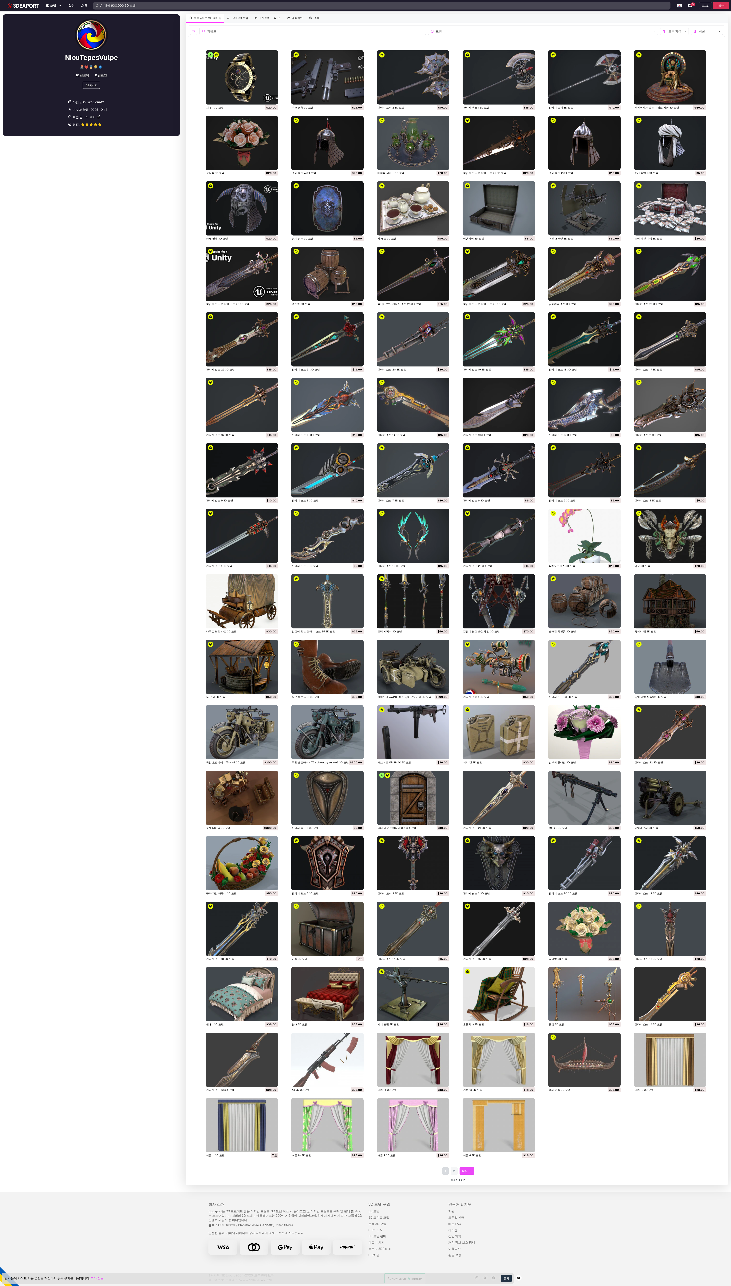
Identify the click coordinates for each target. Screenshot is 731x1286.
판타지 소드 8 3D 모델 (305, 500)
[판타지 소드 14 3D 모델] (413, 405)
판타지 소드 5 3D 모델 (562, 500)
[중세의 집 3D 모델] (670, 601)
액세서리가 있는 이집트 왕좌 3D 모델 (656, 107)
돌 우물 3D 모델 (215, 697)
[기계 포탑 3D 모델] (413, 994)
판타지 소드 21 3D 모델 (306, 369)
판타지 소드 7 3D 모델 (390, 500)
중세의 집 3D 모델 (645, 631)
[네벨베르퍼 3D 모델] (670, 798)
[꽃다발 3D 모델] (242, 143)
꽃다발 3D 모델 (215, 173)
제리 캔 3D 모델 (472, 762)
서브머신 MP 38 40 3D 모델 (394, 762)
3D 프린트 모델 (378, 1218)
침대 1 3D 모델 (215, 1024)
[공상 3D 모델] (584, 994)
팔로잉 (101, 75)
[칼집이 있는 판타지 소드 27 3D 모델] (499, 143)
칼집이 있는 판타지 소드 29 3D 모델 (228, 304)
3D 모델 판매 (377, 1236)
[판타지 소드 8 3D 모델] (327, 470)
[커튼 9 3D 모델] (413, 1125)
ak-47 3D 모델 (301, 1090)
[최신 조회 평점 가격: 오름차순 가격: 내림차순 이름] (707, 31)
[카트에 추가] (264, 99)
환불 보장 (454, 1255)
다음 (465, 1171)
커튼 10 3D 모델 (301, 1155)
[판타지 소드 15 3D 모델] (327, 405)
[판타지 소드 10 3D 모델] (413, 536)
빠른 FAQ (454, 1224)
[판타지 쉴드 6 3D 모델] (327, 798)
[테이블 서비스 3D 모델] (413, 143)
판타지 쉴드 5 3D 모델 (305, 893)
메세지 (93, 85)
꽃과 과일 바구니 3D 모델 (221, 893)
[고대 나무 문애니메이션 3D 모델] (413, 798)
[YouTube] (519, 1278)
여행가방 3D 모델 (473, 238)
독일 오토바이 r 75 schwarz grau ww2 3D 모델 (320, 762)
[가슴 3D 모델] (327, 929)
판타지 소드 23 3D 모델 (648, 304)
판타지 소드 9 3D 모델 (219, 500)
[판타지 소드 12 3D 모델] (584, 405)
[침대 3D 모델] (327, 994)
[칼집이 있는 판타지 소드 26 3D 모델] (413, 274)
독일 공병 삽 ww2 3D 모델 (650, 697)
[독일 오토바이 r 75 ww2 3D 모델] (242, 732)
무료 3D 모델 (240, 18)
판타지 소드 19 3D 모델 (477, 369)
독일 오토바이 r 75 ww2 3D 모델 (226, 762)
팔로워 (82, 75)
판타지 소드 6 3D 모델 (476, 500)
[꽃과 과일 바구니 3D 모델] (242, 863)
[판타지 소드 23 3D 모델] (670, 274)
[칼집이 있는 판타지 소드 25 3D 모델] (499, 274)
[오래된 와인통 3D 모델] (584, 601)
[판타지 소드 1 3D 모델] (242, 536)
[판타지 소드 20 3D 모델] (413, 339)
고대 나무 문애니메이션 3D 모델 (396, 828)
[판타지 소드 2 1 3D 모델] (499, 536)
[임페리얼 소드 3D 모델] (584, 274)
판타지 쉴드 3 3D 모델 (476, 893)
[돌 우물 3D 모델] (242, 667)
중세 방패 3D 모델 (303, 238)
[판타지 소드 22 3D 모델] (242, 339)
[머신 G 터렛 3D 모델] (584, 208)
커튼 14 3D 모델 (387, 1090)
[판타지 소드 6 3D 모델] (499, 470)
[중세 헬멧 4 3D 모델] (327, 143)
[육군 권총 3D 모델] (327, 77)
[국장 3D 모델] (670, 536)
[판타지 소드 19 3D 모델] (499, 339)
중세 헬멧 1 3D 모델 (646, 173)
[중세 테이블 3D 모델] (242, 798)
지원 (451, 1211)
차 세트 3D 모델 (387, 238)
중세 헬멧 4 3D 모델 (304, 173)
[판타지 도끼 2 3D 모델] (413, 77)
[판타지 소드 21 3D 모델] (327, 339)
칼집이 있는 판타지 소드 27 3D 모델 (484, 173)
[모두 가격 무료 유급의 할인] (674, 31)
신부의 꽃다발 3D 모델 (562, 762)
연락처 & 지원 (460, 1204)
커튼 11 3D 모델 (215, 1155)
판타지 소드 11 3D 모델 (648, 435)
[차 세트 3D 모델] (413, 208)
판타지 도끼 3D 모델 (561, 107)
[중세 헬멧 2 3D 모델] (584, 143)
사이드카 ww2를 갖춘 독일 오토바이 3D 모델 (404, 697)
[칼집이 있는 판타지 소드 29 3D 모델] (242, 274)
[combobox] (545, 31)
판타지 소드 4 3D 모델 (647, 500)
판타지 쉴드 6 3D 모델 (305, 828)
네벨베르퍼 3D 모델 (646, 828)
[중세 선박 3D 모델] (584, 1060)
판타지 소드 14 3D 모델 (391, 435)
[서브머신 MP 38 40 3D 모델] (413, 732)
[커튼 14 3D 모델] (413, 1060)
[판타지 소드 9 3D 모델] (242, 470)
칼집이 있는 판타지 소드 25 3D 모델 (485, 304)
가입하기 (721, 5)
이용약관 (454, 1249)
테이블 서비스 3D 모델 (391, 173)
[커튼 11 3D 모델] (242, 1125)
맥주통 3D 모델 (301, 304)
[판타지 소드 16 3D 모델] (242, 405)
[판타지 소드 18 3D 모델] (584, 339)
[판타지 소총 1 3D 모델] (499, 667)
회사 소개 (216, 1204)
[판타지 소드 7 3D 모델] (413, 470)
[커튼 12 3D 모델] (670, 1060)
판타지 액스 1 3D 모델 (476, 107)
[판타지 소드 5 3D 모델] (584, 470)
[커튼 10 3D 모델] (327, 1125)
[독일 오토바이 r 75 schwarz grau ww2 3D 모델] (327, 732)
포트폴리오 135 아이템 (207, 18)
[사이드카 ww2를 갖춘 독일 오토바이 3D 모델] (413, 667)
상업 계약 (454, 1236)
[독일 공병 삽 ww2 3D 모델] (670, 667)
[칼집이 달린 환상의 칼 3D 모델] (499, 601)
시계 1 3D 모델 (215, 107)
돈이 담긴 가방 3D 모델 (648, 238)
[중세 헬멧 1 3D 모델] (670, 143)
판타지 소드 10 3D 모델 (391, 566)
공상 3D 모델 (556, 1024)
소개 (317, 18)
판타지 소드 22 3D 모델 (220, 369)
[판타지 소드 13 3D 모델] (499, 405)
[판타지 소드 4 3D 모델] (670, 470)
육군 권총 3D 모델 (303, 107)
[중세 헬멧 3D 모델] (242, 208)
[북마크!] (272, 99)
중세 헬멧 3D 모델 (217, 238)
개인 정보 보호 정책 (461, 1242)
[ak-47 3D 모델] (327, 1060)
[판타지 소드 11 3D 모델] (670, 405)
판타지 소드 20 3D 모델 (391, 369)
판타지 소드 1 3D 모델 (219, 566)
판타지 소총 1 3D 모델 (476, 697)
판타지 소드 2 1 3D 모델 (477, 566)
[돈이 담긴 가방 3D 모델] (670, 208)
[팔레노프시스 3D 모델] (584, 536)
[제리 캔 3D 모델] (499, 732)
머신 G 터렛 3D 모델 (561, 238)
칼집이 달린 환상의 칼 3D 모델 (481, 631)
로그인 (705, 5)
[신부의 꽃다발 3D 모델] (584, 732)
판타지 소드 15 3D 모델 (306, 435)
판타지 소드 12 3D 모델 (563, 435)
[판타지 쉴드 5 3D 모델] (327, 863)
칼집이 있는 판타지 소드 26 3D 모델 (399, 304)
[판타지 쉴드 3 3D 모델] (499, 863)
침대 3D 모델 (299, 1024)
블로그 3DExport (379, 1249)
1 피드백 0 (270, 18)
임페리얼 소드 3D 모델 (562, 304)
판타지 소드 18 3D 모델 (563, 369)
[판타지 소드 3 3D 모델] (327, 536)
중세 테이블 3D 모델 (218, 828)
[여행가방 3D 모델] (499, 208)
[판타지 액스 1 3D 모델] (499, 77)
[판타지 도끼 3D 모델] (584, 77)
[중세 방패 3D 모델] (327, 208)
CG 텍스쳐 (375, 1230)
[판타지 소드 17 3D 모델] (670, 339)
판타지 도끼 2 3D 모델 (390, 107)
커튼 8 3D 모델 (472, 1155)
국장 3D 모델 (642, 566)
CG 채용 (373, 1255)
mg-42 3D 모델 (558, 828)
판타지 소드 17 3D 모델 (648, 369)
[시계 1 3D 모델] (242, 77)
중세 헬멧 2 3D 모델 (561, 173)
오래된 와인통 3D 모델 (562, 631)
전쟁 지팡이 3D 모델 (389, 631)
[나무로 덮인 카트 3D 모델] (242, 601)
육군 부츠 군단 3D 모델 (306, 697)
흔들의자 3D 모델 (473, 1024)
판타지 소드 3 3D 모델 (305, 566)
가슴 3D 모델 (299, 959)
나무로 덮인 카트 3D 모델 (221, 631)
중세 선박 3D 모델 (560, 1090)
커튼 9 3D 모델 (386, 1155)
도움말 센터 (456, 1218)
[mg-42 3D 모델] (584, 798)
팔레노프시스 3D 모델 (562, 566)
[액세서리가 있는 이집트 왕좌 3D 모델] (670, 77)
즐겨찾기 (297, 18)
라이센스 (454, 1230)
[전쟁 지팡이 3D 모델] (413, 601)
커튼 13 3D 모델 (472, 1090)
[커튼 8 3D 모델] (499, 1125)
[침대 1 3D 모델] (242, 994)
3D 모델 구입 (379, 1204)
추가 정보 (97, 1278)
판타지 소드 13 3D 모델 (477, 435)
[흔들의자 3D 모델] (499, 994)
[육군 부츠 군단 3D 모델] (327, 667)
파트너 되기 (376, 1242)
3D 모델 (373, 1211)
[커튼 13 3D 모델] (499, 1060)
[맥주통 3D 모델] (327, 274)
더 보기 (90, 117)
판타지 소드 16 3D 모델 (220, 435)
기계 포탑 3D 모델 (388, 1024)
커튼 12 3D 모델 (644, 1090)
